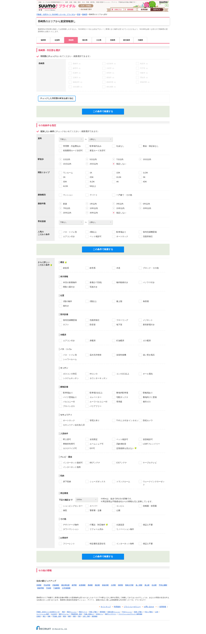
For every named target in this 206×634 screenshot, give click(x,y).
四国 (74, 616)
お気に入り (117, 9)
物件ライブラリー (110, 614)
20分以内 (94, 164)
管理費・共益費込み (72, 146)
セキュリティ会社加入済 (74, 425)
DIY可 (92, 448)
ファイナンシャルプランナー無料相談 (130, 614)
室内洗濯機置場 (150, 232)
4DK (145, 182)
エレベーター (95, 397)
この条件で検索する (103, 111)
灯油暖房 (120, 340)
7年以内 (66, 208)
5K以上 (93, 186)
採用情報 (162, 607)
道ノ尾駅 (139, 585)
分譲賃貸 (120, 525)
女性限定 (94, 439)
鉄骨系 (93, 268)
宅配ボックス (122, 397)
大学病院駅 (66, 588)
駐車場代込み (95, 146)
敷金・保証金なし (151, 146)
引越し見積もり (89, 614)
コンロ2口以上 (122, 374)
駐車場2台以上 (96, 393)
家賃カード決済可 (97, 150)
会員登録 (144, 9)
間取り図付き (69, 287)
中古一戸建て (149, 612)
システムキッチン (71, 378)
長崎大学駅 (129, 585)
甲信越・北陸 (57, 616)
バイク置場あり (70, 397)
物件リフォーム (64, 614)
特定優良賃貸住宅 (97, 543)
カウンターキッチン (98, 378)
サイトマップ (106, 607)
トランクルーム (123, 481)
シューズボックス (97, 481)
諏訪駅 (97, 585)
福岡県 (43, 40)
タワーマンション (71, 529)
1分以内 (66, 159)
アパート (94, 195)
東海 (64, 616)
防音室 (93, 324)
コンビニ (120, 506)
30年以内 (94, 213)
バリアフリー (95, 406)
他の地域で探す (86, 10)
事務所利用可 (69, 444)
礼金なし (120, 146)
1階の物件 (67, 301)
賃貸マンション (72, 612)
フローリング (122, 320)
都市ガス (147, 402)
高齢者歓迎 (121, 444)
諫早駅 (74, 585)
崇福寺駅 (105, 585)
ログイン (156, 9)
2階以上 (93, 232)
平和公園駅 (163, 585)
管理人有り (94, 420)
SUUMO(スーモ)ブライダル (57, 7)
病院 (65, 510)
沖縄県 (140, 40)
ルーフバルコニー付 (98, 402)
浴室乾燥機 (121, 355)
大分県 (98, 40)
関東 (49, 616)
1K (91, 173)
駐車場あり (121, 232)
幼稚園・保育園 (150, 506)
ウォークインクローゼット (154, 483)
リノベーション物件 (125, 529)
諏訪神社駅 (65, 585)
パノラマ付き (149, 282)
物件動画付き (122, 282)
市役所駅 (47, 585)
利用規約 (117, 607)
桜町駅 (120, 585)
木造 (118, 268)
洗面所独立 (148, 236)
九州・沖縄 (86, 616)
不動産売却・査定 (76, 614)
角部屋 (146, 301)
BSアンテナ (95, 462)
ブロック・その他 (151, 268)
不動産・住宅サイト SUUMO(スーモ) (48, 612)
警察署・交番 (95, 510)
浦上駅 (147, 585)
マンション (68, 195)
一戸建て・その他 (124, 195)
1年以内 (93, 204)
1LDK (145, 173)
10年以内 (94, 208)
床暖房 (93, 340)
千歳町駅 (56, 588)
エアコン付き (69, 236)
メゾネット (148, 320)
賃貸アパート (83, 612)
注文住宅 (54, 614)
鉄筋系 (66, 268)
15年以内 (120, 208)
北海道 (38, 616)
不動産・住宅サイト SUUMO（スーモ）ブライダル (55, 14)
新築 (65, 204)
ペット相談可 (95, 236)
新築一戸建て (138, 612)
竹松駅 (48, 588)
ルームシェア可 (96, 444)
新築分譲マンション (113, 612)
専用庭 (119, 402)
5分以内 (93, 159)
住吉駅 (154, 585)
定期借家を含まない (125, 448)
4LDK (65, 186)
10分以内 (147, 159)
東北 (44, 616)
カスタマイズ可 (70, 448)
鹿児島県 (126, 40)
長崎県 (84, 14)
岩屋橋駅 (82, 585)
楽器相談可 (148, 439)
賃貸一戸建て (93, 612)
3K (144, 177)
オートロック (122, 236)
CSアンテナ (121, 462)
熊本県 (84, 40)
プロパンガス (69, 406)
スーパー (94, 506)
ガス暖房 (147, 340)
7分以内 (119, 159)
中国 (79, 616)
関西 (69, 616)
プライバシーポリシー (132, 607)
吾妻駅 (38, 585)
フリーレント (69, 543)
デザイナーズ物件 (71, 525)
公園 (118, 510)
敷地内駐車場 (122, 393)
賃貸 (78, 14)
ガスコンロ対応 (70, 374)
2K (64, 177)
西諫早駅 (40, 588)
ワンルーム (68, 173)
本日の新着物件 (70, 282)
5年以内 (146, 204)
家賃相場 (102, 612)
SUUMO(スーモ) (164, 2)
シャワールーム (70, 359)
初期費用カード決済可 (73, 150)
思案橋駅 (55, 585)
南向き (66, 306)
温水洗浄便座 (95, 355)
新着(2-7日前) (96, 282)
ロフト (66, 324)
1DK (118, 173)
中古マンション (127, 612)
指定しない (121, 164)
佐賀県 (57, 40)
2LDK (118, 177)
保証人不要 (148, 525)
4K (117, 182)
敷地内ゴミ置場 (150, 397)
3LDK (92, 182)
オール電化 (148, 374)
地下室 (119, 324)
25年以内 (67, 213)
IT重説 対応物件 (97, 525)
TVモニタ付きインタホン (127, 420)
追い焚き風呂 (149, 355)
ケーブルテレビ (150, 462)
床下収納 (67, 481)
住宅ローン (99, 614)
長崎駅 (90, 585)
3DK (65, 182)
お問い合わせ (149, 607)
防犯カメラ (148, 420)
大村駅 (113, 585)
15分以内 (67, 164)
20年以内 (147, 208)
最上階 (119, 301)
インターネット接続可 (73, 462)
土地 (156, 612)
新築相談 (94, 616)
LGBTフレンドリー (151, 444)
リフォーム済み (96, 529)
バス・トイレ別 (70, 232)
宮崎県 (112, 40)
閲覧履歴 (130, 9)
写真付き (94, 287)
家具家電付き (149, 324)
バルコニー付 (69, 402)
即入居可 (67, 439)
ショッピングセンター (73, 506)
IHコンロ (94, 374)
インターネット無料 (72, 467)
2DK (91, 177)
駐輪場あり (148, 393)
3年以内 (119, 204)
